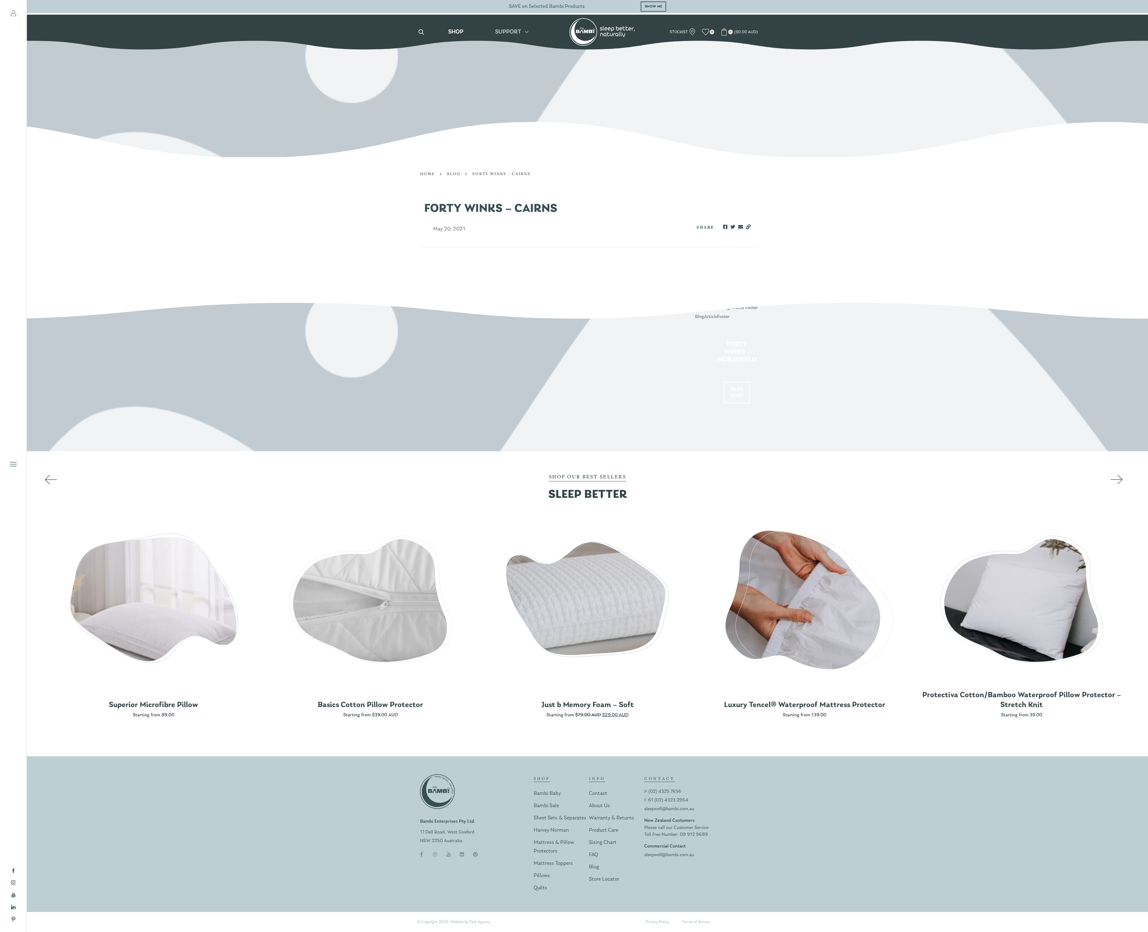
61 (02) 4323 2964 (668, 800)
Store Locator (604, 879)
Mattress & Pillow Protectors (554, 847)
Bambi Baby (547, 793)
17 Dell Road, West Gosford (447, 832)
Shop (455, 32)
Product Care (603, 830)
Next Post (737, 393)
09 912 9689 (694, 834)
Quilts (540, 888)
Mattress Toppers (553, 863)
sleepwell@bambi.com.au (669, 808)
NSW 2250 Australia (441, 840)
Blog (453, 173)
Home (427, 173)
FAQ (593, 855)
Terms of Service (696, 922)
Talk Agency (479, 922)
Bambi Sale (546, 806)
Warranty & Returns (611, 818)
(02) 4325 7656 (664, 791)
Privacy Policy (657, 922)
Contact (598, 793)
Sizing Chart (602, 842)
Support (508, 32)
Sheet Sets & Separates (560, 818)
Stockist (679, 32)
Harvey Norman (551, 830)
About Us (599, 806)
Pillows (542, 876)
